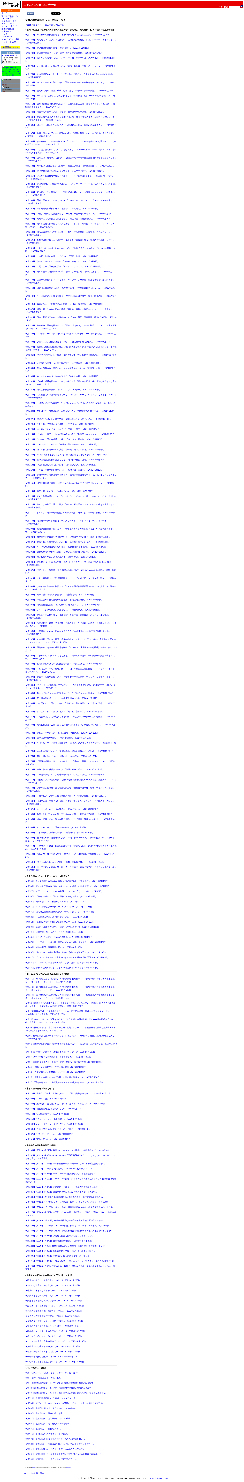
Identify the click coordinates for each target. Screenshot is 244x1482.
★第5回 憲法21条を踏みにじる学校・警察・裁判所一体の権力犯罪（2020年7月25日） (64, 1062)
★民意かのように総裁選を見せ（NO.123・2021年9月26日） (53, 1280)
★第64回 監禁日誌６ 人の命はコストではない (47, 1434)
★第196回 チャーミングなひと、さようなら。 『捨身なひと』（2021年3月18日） (63, 610)
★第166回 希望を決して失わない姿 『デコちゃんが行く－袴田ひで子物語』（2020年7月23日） (70, 814)
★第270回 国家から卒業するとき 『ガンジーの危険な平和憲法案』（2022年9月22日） (65, 112)
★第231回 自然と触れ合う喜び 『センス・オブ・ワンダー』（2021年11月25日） (63, 389)
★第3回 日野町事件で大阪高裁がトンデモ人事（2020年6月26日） (56, 1072)
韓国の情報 (7, 31)
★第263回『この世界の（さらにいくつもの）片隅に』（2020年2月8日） (59, 1129)
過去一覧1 (38, 25)
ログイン (4, 82)
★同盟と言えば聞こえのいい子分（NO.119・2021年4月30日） (54, 1301)
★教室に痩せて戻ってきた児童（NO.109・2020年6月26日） (53, 1351)
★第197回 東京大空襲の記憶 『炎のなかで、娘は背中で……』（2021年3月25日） (63, 605)
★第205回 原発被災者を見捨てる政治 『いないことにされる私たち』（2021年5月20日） (66, 552)
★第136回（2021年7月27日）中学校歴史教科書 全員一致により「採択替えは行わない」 (65, 1163)
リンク (5, 34)
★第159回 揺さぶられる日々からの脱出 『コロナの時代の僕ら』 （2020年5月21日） (65, 862)
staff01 (34, 1467)
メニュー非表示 (9, 42)
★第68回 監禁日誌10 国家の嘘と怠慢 (43, 1413)
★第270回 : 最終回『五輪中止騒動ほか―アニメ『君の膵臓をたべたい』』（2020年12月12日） (69, 1093)
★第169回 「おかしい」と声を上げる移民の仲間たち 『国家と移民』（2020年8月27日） (66, 796)
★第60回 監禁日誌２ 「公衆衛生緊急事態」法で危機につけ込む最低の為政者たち (63, 1454)
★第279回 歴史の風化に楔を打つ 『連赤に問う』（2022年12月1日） (57, 48)
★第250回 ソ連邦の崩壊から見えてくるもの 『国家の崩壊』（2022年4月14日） (62, 256)
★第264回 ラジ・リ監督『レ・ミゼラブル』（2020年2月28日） (54, 1124)
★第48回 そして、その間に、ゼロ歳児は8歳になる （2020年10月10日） (59, 937)
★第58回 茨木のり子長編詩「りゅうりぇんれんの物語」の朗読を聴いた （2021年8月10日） (68, 886)
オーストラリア (10, 73)
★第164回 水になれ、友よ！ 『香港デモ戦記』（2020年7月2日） (56, 827)
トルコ (8, 75)
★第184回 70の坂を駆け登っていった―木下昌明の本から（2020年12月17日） (62, 698)
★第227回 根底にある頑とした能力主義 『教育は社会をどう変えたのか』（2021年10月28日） (69, 419)
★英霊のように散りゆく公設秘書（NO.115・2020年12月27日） (54, 1321)
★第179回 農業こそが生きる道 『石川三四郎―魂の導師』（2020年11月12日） (62, 733)
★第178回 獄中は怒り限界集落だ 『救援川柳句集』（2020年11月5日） (58, 738)
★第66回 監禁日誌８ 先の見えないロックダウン (48, 1424)
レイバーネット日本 (10, 39)
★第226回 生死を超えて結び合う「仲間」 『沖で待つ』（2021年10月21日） (61, 424)
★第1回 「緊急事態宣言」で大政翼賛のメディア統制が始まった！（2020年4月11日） (64, 1082)
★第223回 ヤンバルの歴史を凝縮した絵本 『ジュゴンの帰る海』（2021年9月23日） (64, 439)
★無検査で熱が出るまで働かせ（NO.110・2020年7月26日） (53, 1346)
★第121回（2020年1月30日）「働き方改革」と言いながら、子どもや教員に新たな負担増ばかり (69, 1261)
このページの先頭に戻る (33, 1473)
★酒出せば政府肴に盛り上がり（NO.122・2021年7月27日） (53, 1285)
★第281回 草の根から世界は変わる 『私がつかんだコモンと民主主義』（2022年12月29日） (68, 35)
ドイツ (4, 71)
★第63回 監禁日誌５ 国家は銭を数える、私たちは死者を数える (55, 1439)
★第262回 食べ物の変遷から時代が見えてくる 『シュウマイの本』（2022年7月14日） (65, 171)
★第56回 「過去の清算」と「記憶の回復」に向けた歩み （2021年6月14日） (61, 896)
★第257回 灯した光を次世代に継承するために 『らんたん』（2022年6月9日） (62, 208)
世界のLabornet (10, 68)
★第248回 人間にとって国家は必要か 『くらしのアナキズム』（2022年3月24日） (63, 266)
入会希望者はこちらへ (9, 47)
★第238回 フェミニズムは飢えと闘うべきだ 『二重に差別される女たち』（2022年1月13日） (68, 342)
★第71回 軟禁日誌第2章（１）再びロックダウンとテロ (51, 1398)
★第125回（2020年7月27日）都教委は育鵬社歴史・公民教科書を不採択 (58, 1241)
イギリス (15, 69)
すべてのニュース (10, 16)
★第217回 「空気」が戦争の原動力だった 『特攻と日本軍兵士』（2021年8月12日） (64, 470)
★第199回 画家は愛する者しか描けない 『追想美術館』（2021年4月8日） (60, 594)
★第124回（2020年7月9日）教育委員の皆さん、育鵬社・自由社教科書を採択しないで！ (66, 1246)
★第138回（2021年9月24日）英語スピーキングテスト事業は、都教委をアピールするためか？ (68, 1150)
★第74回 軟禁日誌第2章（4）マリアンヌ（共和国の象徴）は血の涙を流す (59, 1383)
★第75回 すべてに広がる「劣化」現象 (43, 1378)
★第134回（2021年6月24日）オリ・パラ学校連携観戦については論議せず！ (60, 1174)
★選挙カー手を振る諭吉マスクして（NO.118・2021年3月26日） (55, 1306)
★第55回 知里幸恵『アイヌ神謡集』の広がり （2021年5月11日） (56, 901)
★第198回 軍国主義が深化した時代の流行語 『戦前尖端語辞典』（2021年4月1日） (64, 600)
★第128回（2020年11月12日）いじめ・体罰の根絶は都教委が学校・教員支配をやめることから (69, 1207)
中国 (10, 69)
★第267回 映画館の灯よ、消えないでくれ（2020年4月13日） (54, 1109)
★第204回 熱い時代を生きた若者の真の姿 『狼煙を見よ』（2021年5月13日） (61, 557)
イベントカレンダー (10, 26)
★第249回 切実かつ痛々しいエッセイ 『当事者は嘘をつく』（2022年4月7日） (62, 261)
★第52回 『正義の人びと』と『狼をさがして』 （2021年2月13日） (57, 917)
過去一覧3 (60, 25)
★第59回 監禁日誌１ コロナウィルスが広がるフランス (51, 1459)
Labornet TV (7, 18)
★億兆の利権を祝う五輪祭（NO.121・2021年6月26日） (51, 1290)
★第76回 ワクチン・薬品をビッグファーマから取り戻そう (52, 1373)
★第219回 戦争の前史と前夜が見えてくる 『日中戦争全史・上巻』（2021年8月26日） (65, 460)
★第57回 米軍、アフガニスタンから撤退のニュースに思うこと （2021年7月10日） (64, 891)
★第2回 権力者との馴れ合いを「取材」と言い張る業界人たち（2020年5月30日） (63, 1077)
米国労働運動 (8, 29)
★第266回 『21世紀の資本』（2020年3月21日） (47, 1114)
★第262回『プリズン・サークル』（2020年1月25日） (50, 1134)
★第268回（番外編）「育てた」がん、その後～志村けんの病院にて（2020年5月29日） (65, 1104)
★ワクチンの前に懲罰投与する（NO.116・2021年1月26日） (53, 1316)
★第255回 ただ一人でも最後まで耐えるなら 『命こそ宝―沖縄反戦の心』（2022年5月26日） (68, 219)
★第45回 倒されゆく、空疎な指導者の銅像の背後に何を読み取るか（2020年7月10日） (66, 952)
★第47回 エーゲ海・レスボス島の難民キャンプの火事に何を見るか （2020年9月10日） (66, 942)
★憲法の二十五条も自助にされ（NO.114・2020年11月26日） (53, 1326)
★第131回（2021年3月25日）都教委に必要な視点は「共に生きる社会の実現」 (61, 1192)
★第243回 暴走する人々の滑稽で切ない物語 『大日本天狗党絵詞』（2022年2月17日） (65, 304)
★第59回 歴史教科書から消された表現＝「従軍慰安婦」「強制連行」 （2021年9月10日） (67, 881)
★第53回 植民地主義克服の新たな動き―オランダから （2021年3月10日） (60, 912)
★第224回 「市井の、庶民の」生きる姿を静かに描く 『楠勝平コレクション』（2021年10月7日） (71, 434)
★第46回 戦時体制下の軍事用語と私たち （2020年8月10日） (54, 947)
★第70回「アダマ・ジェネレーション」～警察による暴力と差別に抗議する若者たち (64, 1403)
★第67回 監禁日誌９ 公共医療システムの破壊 (47, 1418)
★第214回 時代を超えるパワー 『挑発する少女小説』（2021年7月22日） (59, 491)
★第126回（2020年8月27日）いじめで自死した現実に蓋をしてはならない (59, 1236)
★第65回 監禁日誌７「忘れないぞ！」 (43, 1429)
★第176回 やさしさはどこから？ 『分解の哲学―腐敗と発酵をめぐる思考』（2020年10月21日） (70, 751)
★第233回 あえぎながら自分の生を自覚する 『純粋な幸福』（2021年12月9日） (62, 376)
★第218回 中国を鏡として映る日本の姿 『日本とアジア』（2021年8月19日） (61, 465)
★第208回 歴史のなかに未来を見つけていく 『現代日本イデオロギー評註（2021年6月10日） (68, 537)
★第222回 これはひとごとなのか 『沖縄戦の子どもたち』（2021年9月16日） (61, 444)
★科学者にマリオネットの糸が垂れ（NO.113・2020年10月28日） (55, 1331)
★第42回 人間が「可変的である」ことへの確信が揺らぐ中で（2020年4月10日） (62, 968)
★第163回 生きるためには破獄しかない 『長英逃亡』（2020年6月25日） (59, 832)
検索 (226, 7)
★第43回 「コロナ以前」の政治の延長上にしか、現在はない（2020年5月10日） (62, 962)
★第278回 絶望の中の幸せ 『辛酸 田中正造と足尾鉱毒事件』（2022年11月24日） (64, 53)
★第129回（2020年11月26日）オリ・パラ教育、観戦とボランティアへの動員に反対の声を (67, 1202)
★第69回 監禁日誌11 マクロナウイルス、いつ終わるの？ (52, 1408)
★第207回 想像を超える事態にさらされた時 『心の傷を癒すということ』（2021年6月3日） (68, 542)
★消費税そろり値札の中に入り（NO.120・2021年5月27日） (53, 1296)
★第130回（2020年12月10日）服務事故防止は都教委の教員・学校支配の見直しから (64, 1197)
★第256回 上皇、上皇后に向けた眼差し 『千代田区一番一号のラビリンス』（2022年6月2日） (69, 214)
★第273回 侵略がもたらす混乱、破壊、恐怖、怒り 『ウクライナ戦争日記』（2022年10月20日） (70, 90)
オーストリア (11, 71)
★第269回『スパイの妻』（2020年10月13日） (46, 1098)
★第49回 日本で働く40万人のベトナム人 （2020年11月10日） (54, 932)
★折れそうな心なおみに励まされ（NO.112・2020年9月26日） (54, 1336)
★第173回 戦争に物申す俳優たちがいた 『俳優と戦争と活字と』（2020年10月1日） (64, 769)
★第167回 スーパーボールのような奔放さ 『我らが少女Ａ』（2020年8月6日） (62, 809)
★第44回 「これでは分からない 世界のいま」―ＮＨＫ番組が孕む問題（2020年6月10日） (67, 957)
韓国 (18, 71)
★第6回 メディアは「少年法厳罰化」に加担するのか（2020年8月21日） (58, 1057)
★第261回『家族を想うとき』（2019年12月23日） (48, 1139)
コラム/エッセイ (9, 21)
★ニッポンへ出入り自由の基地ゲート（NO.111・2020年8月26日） (56, 1341)
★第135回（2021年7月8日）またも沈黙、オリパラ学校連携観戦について (59, 1169)
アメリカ (4, 69)
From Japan (7, 37)
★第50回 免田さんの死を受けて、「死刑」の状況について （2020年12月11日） (62, 927)
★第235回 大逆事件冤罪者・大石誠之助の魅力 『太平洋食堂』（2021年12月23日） (64, 363)
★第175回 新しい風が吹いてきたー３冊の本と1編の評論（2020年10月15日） (61, 756)
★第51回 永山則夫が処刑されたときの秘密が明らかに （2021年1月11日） (60, 922)
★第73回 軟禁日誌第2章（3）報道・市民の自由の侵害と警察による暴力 (58, 1388)
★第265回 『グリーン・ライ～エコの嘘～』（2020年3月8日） (54, 1119)
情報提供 (4, 85)
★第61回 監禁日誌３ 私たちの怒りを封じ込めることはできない (55, 1449)
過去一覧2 (49, 25)
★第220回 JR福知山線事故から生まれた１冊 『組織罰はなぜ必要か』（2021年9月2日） (66, 455)
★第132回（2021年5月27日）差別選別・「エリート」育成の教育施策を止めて (61, 1187)
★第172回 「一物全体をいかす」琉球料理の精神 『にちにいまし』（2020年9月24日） (65, 774)
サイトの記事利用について (158, 1478)
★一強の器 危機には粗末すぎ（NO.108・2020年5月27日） (52, 1357)
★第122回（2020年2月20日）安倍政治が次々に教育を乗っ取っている (57, 1256)
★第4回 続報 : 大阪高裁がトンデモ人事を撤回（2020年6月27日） (56, 1067)
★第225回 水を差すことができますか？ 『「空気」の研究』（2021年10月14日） (63, 429)
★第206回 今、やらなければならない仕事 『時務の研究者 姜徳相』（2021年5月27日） (66, 547)
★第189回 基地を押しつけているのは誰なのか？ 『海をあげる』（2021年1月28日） (64, 664)
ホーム (5, 13)
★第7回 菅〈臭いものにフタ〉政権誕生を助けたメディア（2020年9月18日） (60, 1052)
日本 (13, 75)
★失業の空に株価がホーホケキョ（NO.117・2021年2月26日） (54, 1311)
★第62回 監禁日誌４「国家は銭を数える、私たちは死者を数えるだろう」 (60, 1444)
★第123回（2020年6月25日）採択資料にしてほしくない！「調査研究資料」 (60, 1251)
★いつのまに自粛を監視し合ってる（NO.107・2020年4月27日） (55, 1362)
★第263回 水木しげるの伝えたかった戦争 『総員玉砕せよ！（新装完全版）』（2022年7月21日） (71, 166)
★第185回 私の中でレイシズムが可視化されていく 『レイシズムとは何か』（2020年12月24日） (70, 693)
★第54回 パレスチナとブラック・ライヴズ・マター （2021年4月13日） (59, 907)
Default (68, 1467)
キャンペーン (8, 23)
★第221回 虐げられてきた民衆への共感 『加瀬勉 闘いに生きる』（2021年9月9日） (65, 449)
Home (221, 7)
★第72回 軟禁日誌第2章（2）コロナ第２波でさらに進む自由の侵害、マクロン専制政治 (65, 1393)
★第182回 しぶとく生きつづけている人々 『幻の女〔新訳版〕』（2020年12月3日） (64, 711)
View (3, 91)
